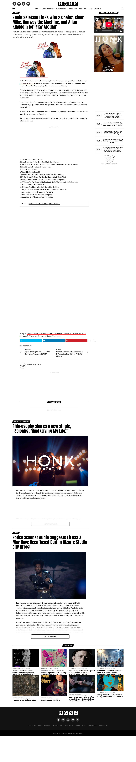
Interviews (73, 8)
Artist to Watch (95, 8)
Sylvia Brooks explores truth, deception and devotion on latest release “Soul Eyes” (113, 132)
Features (82, 8)
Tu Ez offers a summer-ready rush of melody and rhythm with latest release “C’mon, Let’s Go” (113, 124)
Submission (92, 725)
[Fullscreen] (121, 31)
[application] (109, 24)
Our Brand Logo (44, 725)
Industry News (47, 8)
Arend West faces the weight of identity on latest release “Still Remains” (113, 141)
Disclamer (69, 725)
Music (37, 8)
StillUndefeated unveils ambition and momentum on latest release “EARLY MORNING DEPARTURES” (113, 115)
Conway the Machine (27, 83)
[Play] (96, 31)
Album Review (61, 8)
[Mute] (118, 31)
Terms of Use (57, 725)
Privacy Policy (80, 725)
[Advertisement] (54, 141)
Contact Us (103, 725)
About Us (32, 725)
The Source (56, 336)
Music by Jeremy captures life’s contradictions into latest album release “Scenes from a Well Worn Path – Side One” (113, 149)
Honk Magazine (34, 364)
